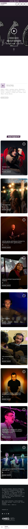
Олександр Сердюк (10, 43)
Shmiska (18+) (6, 167)
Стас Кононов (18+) (8, 356)
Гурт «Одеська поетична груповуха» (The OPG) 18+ (13, 469)
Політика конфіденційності (15, 495)
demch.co (14, 504)
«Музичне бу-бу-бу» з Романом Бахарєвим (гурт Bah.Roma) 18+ (11, 393)
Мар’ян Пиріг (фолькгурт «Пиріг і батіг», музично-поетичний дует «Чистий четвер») (12, 431)
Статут (21, 493)
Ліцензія (4, 495)
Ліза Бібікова (6, 205)
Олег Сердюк (6, 318)
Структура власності (9, 491)
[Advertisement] (14, 69)
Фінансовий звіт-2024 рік (10, 493)
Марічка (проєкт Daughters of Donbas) (11, 280)
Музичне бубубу (14, 38)
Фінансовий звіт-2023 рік (18, 492)
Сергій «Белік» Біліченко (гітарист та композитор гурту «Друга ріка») (13, 242)
